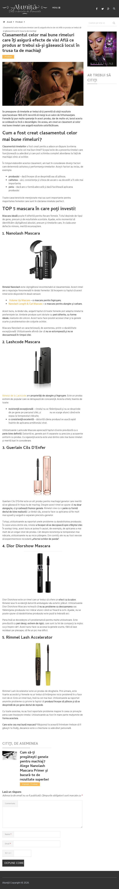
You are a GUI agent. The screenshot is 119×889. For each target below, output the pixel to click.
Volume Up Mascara (19, 300)
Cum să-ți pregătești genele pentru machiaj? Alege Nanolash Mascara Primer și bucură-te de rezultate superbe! (34, 766)
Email (8, 843)
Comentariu (10, 803)
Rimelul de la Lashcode (14, 396)
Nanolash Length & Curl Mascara (25, 304)
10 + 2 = (8, 853)
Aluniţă (6, 883)
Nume (8, 834)
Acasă (9, 22)
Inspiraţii (25, 784)
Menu (55, 8)
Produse (19, 22)
